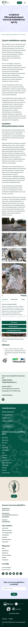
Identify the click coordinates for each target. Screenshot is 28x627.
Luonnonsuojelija (6, 567)
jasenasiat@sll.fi (6, 521)
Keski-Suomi (5, 447)
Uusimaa (4, 470)
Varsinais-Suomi (6, 472)
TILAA (14, 594)
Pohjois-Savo (5, 465)
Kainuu (3, 445)
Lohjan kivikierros (9, 34)
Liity (19, 2)
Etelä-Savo (4, 442)
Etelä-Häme (5, 437)
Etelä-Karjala (5, 440)
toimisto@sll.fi (5, 516)
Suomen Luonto (6, 569)
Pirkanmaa (4, 455)
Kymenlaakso (5, 450)
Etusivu (3, 34)
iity (14, 496)
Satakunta (4, 467)
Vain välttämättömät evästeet (14, 330)
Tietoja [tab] (23, 299)
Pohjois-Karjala (5, 460)
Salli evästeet (14, 322)
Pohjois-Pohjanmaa (7, 462)
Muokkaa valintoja (13, 326)
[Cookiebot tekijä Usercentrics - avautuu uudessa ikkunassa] (20, 296)
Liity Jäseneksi (8, 426)
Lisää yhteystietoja (7, 395)
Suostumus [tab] (5, 299)
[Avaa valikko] (25, 2)
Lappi (3, 452)
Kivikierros (15, 34)
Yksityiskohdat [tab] (14, 299)
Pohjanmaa (4, 457)
